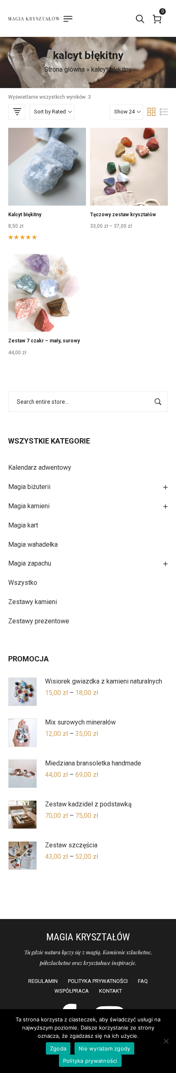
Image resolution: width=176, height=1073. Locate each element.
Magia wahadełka (33, 544)
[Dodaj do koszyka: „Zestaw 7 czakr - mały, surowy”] (47, 309)
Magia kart (23, 525)
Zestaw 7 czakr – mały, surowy (44, 341)
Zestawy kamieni (32, 602)
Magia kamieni (29, 506)
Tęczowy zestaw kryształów (123, 214)
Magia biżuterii (29, 487)
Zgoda (58, 1048)
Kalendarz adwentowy (39, 467)
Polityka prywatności (90, 1060)
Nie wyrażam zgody (104, 1048)
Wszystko (22, 582)
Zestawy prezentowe (38, 621)
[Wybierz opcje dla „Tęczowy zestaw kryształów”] (129, 183)
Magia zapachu (29, 563)
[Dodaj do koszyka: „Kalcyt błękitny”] (47, 183)
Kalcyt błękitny (24, 214)
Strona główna (64, 69)
